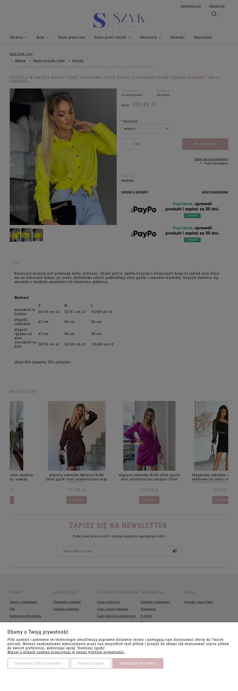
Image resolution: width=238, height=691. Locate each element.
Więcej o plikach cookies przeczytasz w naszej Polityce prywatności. (66, 652)
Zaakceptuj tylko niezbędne (38, 663)
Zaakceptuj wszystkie (138, 663)
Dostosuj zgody (91, 663)
